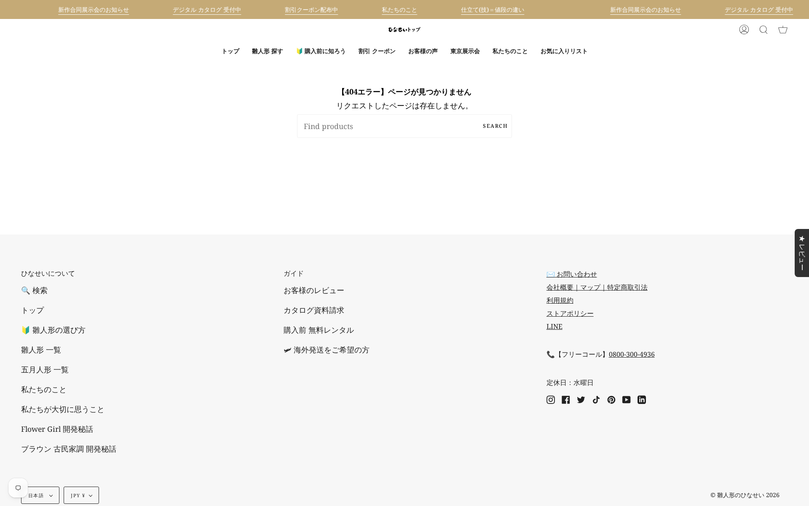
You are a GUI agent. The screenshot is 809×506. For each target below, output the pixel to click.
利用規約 (559, 300)
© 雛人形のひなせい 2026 (745, 495)
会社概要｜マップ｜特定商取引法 (597, 287)
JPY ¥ (78, 495)
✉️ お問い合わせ (571, 274)
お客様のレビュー (314, 290)
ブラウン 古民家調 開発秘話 (68, 449)
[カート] (783, 29)
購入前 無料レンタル (319, 330)
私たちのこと (44, 389)
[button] (267, 51)
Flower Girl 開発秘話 (57, 429)
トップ (32, 310)
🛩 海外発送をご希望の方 (327, 350)
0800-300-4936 (632, 354)
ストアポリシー (570, 313)
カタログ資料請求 (314, 310)
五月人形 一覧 (45, 369)
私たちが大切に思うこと (62, 409)
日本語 (37, 495)
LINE (554, 326)
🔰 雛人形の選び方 (53, 330)
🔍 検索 (34, 290)
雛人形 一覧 (41, 350)
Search (495, 125)
